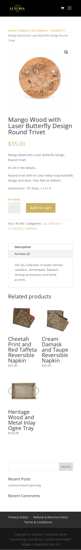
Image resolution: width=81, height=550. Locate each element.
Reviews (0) (22, 254)
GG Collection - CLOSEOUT (47, 30)
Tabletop (23, 30)
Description (23, 247)
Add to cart (40, 208)
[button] (66, 52)
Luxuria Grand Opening (24, 485)
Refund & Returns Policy (50, 517)
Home (12, 30)
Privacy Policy (18, 517)
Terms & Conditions (38, 522)
